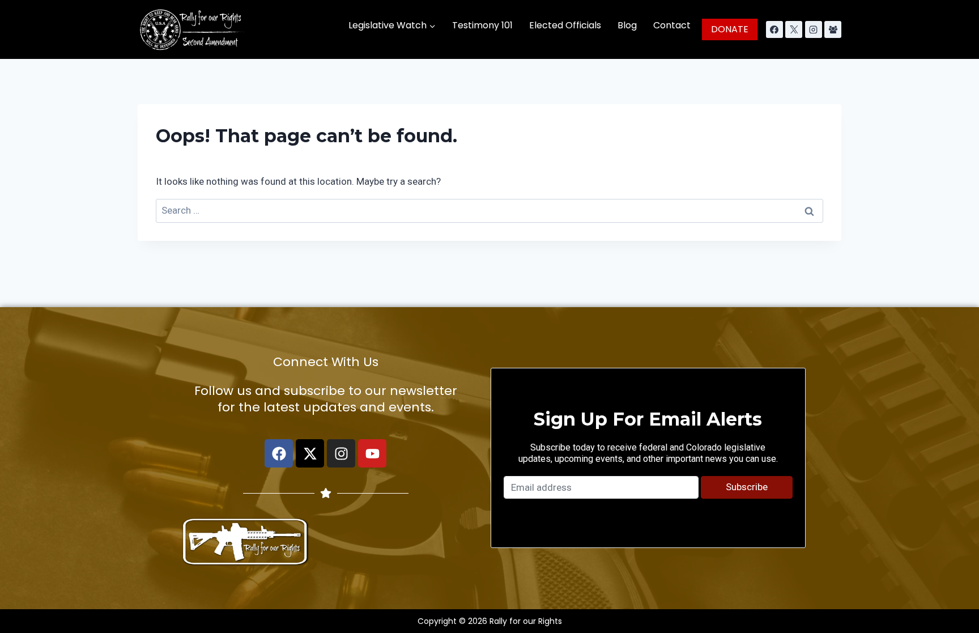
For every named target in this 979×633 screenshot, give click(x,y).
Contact (672, 25)
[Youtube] (372, 453)
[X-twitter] (310, 453)
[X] (793, 29)
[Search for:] (489, 210)
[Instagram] (813, 29)
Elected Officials (565, 25)
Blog (627, 25)
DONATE (729, 29)
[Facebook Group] (832, 29)
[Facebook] (774, 29)
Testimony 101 (482, 25)
